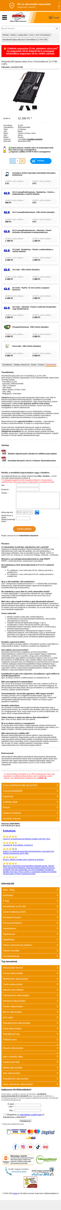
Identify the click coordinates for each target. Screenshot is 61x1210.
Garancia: (7, 139)
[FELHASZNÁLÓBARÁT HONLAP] (46, 1164)
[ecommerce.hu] (18, 1164)
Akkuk (13, 35)
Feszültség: (8, 125)
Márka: (6, 137)
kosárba (40, 161)
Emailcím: (5, 490)
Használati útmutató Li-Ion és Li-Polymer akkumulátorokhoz (32, 461)
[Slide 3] (59, 6)
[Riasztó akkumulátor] (30, 1043)
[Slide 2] (59, 4)
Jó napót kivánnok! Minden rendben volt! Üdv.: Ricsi (26, 839)
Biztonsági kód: (7, 512)
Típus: (6, 129)
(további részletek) (34, 139)
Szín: (5, 131)
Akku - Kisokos (43, 476)
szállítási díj (41, 778)
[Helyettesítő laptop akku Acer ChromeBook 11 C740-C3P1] (29, 103)
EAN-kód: (7, 141)
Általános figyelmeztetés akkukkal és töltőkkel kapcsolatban (32, 454)
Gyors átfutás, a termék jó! (18, 845)
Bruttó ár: (7, 118)
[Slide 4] (59, 8)
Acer (31, 35)
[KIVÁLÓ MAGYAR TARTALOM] (17, 1175)
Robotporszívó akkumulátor (16, 1023)
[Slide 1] (59, 2)
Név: (3, 485)
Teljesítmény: (9, 127)
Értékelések (9, 831)
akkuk (15, 1193)
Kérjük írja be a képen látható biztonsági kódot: (8, 518)
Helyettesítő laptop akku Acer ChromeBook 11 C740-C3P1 (25, 40)
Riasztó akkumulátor (13, 1048)
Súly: (5, 135)
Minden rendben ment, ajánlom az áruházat (23, 860)
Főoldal (6, 35)
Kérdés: (5, 493)
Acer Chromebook (43, 35)
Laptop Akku (23, 35)
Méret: (6, 133)
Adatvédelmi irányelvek (28, 536)
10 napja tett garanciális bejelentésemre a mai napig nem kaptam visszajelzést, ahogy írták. (28, 852)
